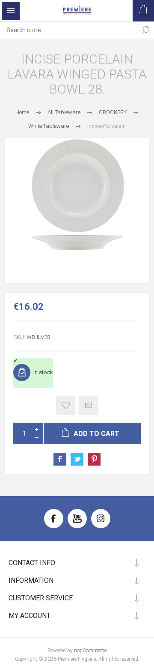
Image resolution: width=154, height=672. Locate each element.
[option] (77, 210)
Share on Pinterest (94, 459)
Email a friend (88, 405)
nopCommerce (90, 651)
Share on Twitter (77, 459)
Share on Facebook (59, 459)
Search (145, 30)
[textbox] (68, 30)
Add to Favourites (65, 405)
